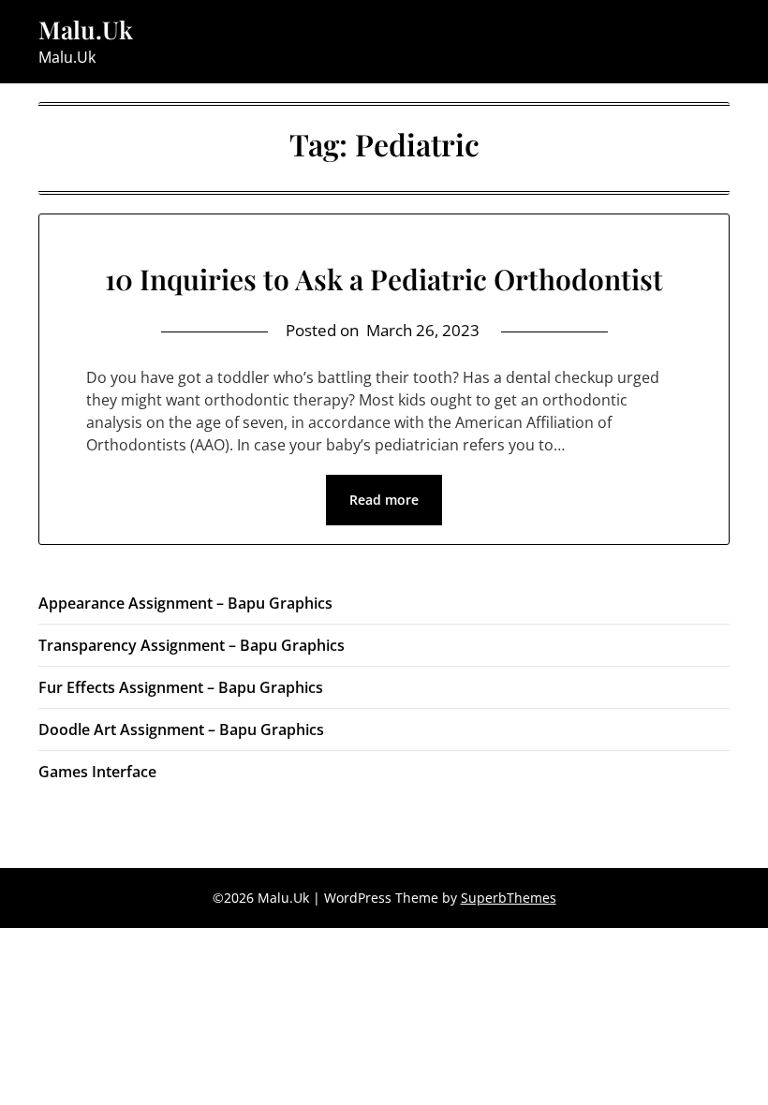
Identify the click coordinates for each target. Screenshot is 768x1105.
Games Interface (97, 771)
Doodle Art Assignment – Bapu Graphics (181, 729)
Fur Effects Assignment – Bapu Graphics (180, 687)
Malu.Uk (85, 30)
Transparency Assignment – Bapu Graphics (191, 645)
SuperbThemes (508, 897)
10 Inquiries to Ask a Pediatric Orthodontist (384, 279)
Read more (384, 499)
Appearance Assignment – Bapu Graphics (185, 603)
